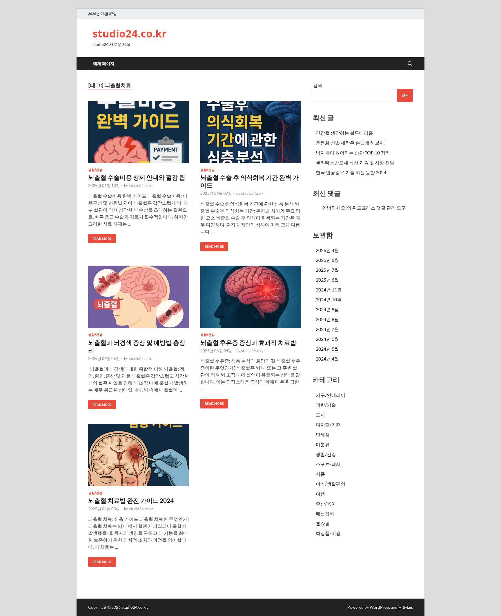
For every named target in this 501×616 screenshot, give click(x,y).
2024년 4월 (327, 358)
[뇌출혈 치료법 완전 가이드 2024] (138, 455)
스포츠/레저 (328, 464)
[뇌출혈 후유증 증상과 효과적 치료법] (250, 297)
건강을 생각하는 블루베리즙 (344, 133)
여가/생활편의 (330, 484)
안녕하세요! (334, 207)
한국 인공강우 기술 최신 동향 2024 (351, 172)
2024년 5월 (327, 349)
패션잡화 (325, 513)
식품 (320, 474)
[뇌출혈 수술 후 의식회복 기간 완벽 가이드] (250, 132)
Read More (100, 237)
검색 (317, 85)
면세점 (323, 434)
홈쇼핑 (323, 523)
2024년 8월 (327, 319)
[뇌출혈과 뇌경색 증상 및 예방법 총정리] (138, 297)
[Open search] (410, 64)
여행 (320, 493)
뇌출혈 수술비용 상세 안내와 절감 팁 (136, 177)
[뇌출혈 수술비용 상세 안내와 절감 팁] (138, 132)
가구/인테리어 (330, 395)
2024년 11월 (329, 289)
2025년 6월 (327, 279)
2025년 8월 (327, 260)
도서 (320, 414)
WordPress (380, 607)
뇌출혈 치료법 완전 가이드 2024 (131, 500)
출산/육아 (326, 503)
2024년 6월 (327, 339)
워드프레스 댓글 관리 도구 (379, 207)
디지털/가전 (328, 424)
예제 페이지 (103, 63)
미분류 (323, 444)
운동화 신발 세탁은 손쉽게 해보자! (351, 142)
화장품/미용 (328, 533)
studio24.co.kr (129, 33)
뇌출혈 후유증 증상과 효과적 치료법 (248, 342)
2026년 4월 (327, 250)
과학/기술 (326, 405)
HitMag (405, 607)
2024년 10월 (329, 299)
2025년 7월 (327, 270)
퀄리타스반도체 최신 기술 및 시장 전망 (355, 162)
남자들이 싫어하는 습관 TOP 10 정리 (353, 152)
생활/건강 (95, 170)
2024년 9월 (327, 309)
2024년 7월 (327, 329)
